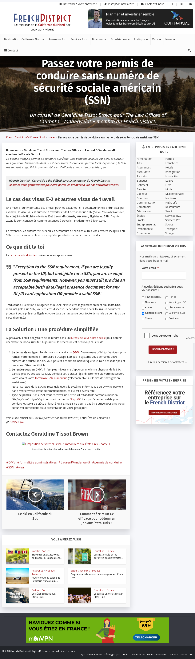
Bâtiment (142, 185)
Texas (148, 318)
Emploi (141, 220)
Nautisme (171, 198)
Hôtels (169, 167)
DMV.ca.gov (17, 422)
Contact (12, 50)
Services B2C (173, 215)
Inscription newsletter (121, 4)
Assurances (144, 167)
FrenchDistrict (14, 137)
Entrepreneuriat (146, 224)
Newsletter (138, 654)
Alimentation (144, 158)
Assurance (37, 570)
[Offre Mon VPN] (97, 630)
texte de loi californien (23, 255)
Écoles (141, 215)
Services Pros (79, 39)
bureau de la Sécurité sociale (88, 338)
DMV (11, 462)
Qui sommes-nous (91, 654)
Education (99, 551)
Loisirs (169, 180)
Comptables (144, 207)
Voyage (169, 233)
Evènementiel (145, 229)
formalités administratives (38, 462)
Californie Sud (177, 312)
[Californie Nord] (42, 17)
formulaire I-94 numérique (51, 378)
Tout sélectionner (154, 296)
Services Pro (173, 220)
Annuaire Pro (57, 39)
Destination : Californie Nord (23, 39)
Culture (36, 590)
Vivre (155, 39)
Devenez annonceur (181, 654)
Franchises (171, 163)
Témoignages (112, 654)
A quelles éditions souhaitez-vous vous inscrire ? (162, 288)
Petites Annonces (157, 654)
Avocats (142, 176)
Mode (169, 189)
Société (46, 551)
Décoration (144, 211)
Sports (169, 224)
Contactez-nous (154, 4)
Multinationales (174, 194)
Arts (139, 163)
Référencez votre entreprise (80, 4)
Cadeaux (142, 194)
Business (98, 39)
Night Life (171, 202)
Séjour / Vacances (80, 570)
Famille (169, 158)
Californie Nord (35, 137)
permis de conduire (108, 462)
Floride (173, 296)
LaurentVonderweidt (75, 462)
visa (21, 467)
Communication (146, 202)
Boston (149, 307)
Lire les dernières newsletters (167, 362)
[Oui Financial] (140, 18)
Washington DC (177, 302)
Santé (168, 211)
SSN (11, 467)
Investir (36, 551)
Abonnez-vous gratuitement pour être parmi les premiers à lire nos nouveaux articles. (64, 185)
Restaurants (172, 207)
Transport (37, 574)
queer (51, 137)
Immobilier (171, 176)
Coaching (142, 198)
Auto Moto (143, 172)
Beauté (141, 189)
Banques (142, 180)
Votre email (150, 268)
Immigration (172, 172)
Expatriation (119, 39)
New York (150, 302)
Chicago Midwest (177, 307)
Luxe (168, 185)
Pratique (139, 39)
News (168, 39)
